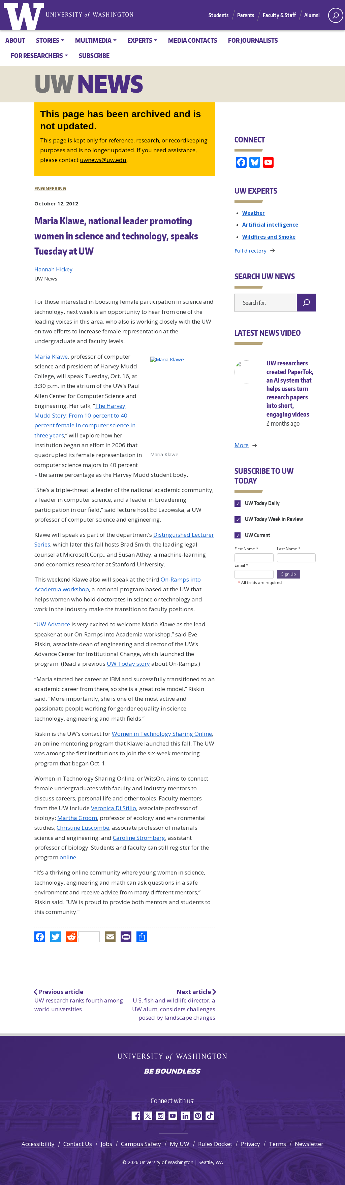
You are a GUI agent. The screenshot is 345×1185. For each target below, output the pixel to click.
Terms (277, 1144)
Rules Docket (215, 1144)
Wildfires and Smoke (268, 236)
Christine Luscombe (83, 827)
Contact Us (77, 1144)
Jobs (106, 1144)
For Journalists (253, 40)
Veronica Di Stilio (113, 808)
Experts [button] (139, 40)
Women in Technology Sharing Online (162, 733)
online (68, 857)
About (15, 40)
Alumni (312, 15)
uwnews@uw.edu (103, 160)
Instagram (160, 1115)
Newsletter (309, 1144)
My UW (179, 1144)
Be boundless (172, 1072)
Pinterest (197, 1115)
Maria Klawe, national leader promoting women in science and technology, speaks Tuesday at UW (116, 236)
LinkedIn (185, 1115)
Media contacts (192, 40)
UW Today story (128, 663)
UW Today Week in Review (273, 519)
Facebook (135, 1115)
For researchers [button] (37, 55)
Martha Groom (77, 818)
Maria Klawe (51, 356)
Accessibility (38, 1144)
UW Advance (53, 624)
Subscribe (94, 55)
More (241, 445)
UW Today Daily (262, 503)
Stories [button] (47, 40)
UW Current (257, 535)
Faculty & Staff (279, 15)
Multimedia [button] (93, 40)
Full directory (250, 250)
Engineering (50, 188)
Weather (253, 212)
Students (218, 15)
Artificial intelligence (270, 224)
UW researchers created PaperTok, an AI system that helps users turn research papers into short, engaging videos (289, 393)
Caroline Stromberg (139, 838)
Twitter (147, 1115)
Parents (245, 15)
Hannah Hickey (53, 269)
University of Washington (25, 15)
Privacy (250, 1144)
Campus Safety (141, 1144)
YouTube (172, 1115)
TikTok (210, 1115)
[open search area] (335, 15)
